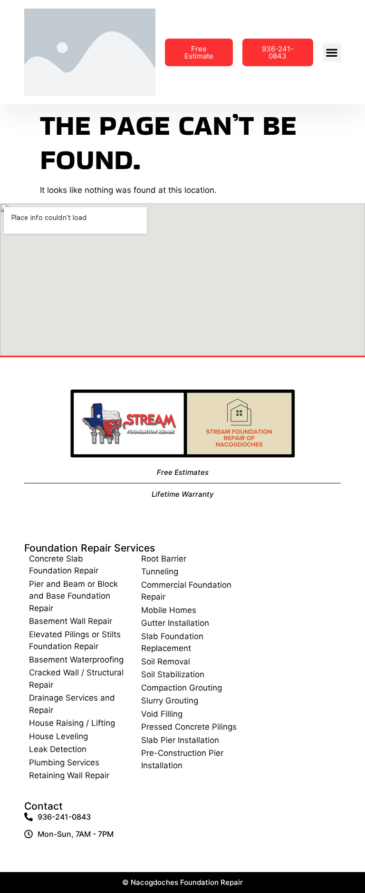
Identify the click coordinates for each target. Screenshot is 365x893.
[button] (332, 52)
